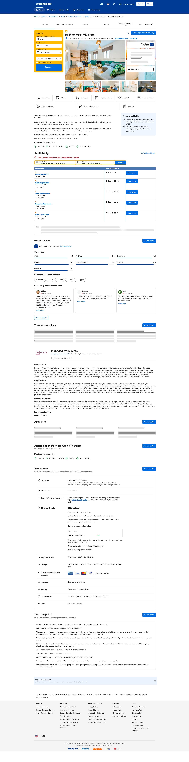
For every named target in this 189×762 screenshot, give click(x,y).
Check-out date (41, 49)
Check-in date (40, 43)
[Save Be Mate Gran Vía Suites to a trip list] (128, 32)
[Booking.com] (43, 4)
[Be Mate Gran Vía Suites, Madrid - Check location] (66, 38)
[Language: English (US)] (108, 4)
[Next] (153, 59)
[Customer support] (114, 4)
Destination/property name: (45, 36)
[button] (49, 59)
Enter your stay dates (79, 573)
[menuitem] (39, 9)
